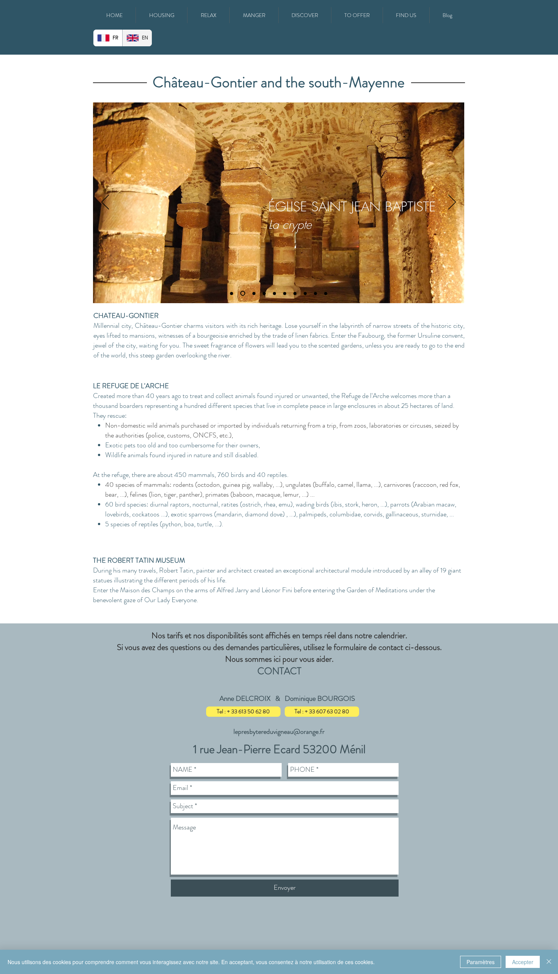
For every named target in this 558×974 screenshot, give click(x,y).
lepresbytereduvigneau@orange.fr (279, 731)
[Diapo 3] (253, 293)
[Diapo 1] (231, 293)
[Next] (452, 203)
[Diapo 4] (264, 293)
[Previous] (105, 203)
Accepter (522, 962)
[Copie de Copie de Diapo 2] (294, 293)
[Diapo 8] (325, 293)
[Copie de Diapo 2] (284, 293)
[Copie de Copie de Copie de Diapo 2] (315, 293)
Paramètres (481, 962)
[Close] (548, 962)
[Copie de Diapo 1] (274, 293)
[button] (161, 15)
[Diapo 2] (242, 293)
